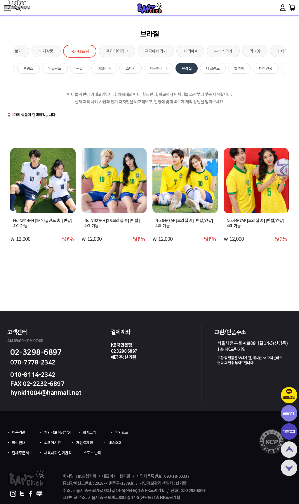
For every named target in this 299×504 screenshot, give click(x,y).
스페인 (131, 68)
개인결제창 (84, 442)
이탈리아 (104, 68)
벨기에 (239, 68)
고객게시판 (52, 442)
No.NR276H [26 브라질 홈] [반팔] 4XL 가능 (112, 223)
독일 (79, 68)
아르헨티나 (158, 68)
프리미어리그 (117, 51)
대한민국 (265, 68)
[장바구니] (292, 7)
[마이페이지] (283, 7)
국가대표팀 (80, 51)
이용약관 (18, 432)
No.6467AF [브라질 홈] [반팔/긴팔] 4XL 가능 (184, 223)
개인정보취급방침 (57, 432)
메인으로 (121, 432)
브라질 (187, 68)
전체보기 (14, 51)
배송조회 (115, 442)
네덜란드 (213, 68)
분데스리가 (223, 51)
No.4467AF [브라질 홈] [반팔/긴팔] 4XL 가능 (255, 223)
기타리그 (284, 51)
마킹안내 (18, 442)
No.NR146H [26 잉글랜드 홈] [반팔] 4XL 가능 (42, 223)
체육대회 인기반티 (58, 452)
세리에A (190, 51)
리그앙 (254, 51)
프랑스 (28, 68)
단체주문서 (20, 452)
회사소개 (89, 432)
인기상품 (46, 51)
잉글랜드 (55, 68)
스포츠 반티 (92, 452)
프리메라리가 (156, 51)
